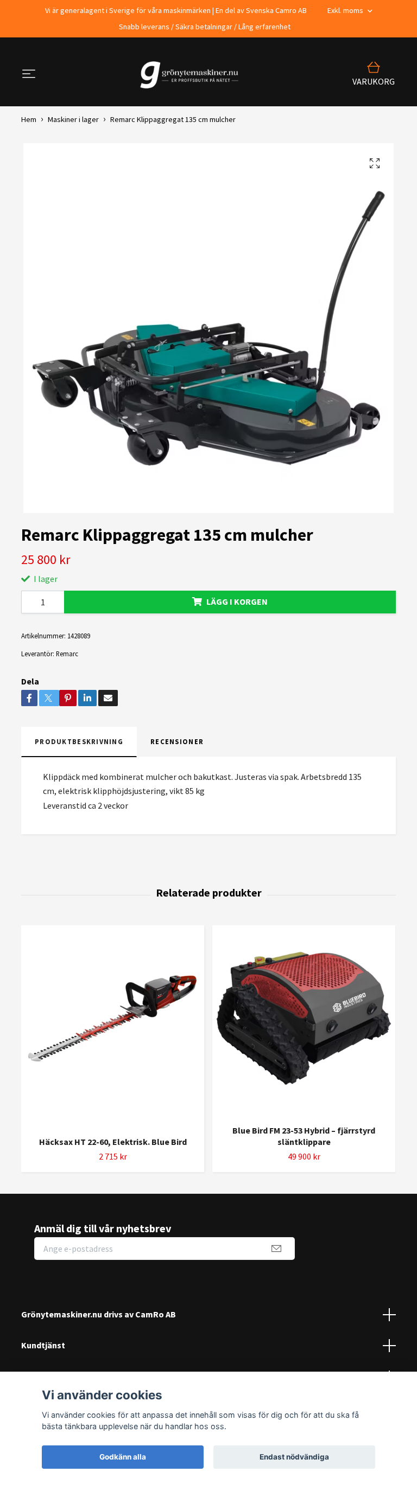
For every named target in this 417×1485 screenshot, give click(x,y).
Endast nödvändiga (294, 1456)
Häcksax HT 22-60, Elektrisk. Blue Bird (113, 1141)
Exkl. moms (346, 10)
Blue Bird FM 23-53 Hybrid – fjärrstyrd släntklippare (303, 1136)
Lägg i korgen (237, 601)
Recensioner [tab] (177, 741)
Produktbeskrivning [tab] (79, 741)
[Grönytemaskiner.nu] (192, 75)
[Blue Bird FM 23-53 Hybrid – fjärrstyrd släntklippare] (303, 1020)
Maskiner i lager (73, 119)
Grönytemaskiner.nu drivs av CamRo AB (98, 1314)
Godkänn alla (122, 1456)
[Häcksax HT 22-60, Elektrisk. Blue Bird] (112, 1026)
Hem (28, 119)
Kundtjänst (43, 1345)
